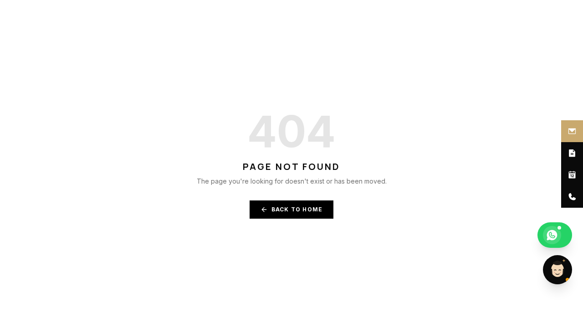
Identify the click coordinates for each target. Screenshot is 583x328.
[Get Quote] (572, 131)
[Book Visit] (572, 175)
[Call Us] (572, 197)
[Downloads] (572, 153)
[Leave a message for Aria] (557, 269)
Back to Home (296, 209)
